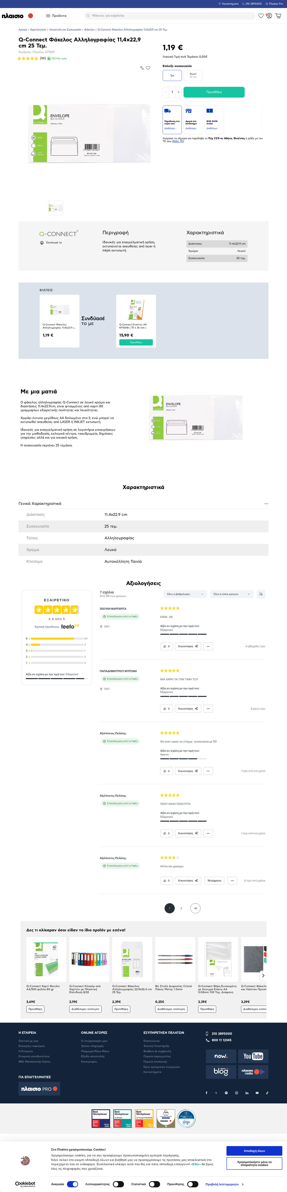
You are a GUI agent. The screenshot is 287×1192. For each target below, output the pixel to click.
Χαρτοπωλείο (38, 30)
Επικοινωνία (152, 1041)
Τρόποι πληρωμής (92, 1046)
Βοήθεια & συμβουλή (157, 1051)
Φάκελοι (89, 30)
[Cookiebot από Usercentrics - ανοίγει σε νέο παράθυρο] (25, 1184)
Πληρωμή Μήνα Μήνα (95, 1051)
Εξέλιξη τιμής (59, 58)
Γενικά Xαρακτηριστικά (143, 503)
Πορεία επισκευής (155, 1061)
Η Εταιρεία (26, 1051)
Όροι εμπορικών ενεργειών (162, 1067)
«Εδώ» (196, 1164)
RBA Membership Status (35, 1061)
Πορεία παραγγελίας (157, 1056)
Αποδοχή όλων (254, 1151)
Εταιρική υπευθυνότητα (34, 1056)
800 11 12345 (222, 1040)
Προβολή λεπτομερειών (222, 1184)
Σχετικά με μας (28, 1041)
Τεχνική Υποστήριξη (156, 1046)
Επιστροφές (89, 1061)
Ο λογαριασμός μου (94, 1041)
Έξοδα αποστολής (93, 1056)
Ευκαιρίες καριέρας (32, 1046)
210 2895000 (222, 1033)
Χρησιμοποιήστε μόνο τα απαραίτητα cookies (254, 1163)
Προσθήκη (214, 92)
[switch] (118, 1184)
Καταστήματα (230, 4)
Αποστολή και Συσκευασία (65, 30)
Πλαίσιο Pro (276, 4)
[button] (23, 975)
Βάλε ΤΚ (178, 141)
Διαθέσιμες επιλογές (85, 1009)
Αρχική (23, 30)
